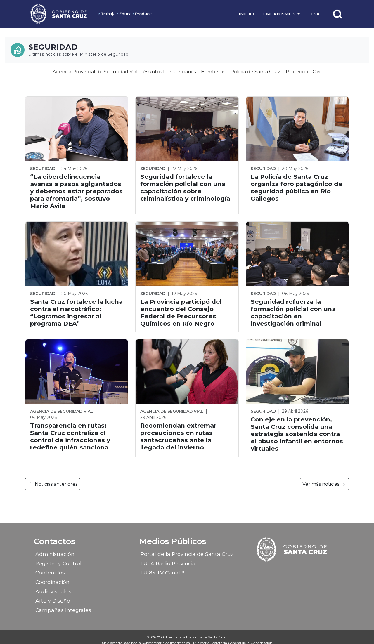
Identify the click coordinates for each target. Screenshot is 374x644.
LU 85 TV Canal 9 (163, 573)
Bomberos (213, 71)
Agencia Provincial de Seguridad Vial (95, 71)
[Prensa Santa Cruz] (59, 14)
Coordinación (52, 582)
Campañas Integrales (63, 610)
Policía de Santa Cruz (255, 71)
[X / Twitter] (297, 570)
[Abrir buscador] (337, 14)
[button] (283, 14)
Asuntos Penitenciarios (169, 71)
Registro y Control (58, 563)
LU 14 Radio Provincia (168, 563)
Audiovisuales (53, 591)
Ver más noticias (320, 484)
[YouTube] (307, 570)
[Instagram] (287, 570)
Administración (55, 554)
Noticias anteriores (56, 484)
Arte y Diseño (52, 601)
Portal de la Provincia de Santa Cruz (187, 554)
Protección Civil (304, 71)
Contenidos (50, 573)
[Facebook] (277, 570)
